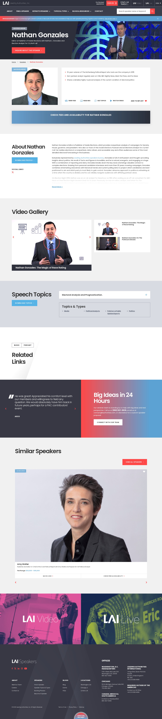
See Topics (101, 101)
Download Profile (23, 160)
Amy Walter (23, 564)
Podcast (27, 345)
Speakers (23, 62)
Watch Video (118, 101)
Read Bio (86, 101)
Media (66, 311)
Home (14, 62)
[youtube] (25, 668)
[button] (158, 3)
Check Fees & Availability (113, 576)
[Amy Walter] (81, 515)
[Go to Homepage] (16, 3)
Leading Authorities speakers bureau (89, 158)
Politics (132, 311)
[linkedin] (19, 668)
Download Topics (23, 303)
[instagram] (22, 668)
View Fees (72, 101)
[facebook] (12, 668)
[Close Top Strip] (158, 19)
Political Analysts (93, 311)
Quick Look (47, 576)
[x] (15, 668)
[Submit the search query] (152, 11)
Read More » (57, 187)
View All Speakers (134, 462)
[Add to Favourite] (144, 472)
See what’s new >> (111, 19)
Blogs (16, 345)
